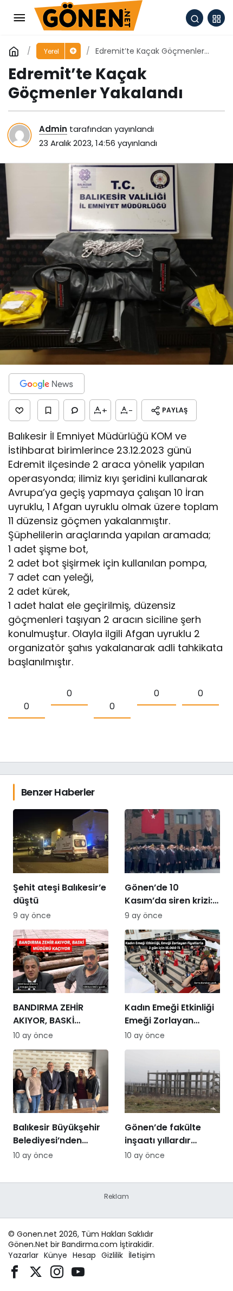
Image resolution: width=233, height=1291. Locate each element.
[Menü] (19, 18)
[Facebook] (14, 1270)
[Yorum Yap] (74, 410)
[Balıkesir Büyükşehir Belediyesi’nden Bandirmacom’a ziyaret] (60, 1105)
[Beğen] (19, 410)
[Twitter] (35, 1270)
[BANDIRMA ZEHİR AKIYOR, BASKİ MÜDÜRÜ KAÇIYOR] (60, 985)
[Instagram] (56, 1270)
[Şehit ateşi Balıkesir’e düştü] (60, 865)
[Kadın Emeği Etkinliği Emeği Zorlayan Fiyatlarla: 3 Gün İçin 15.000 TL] (172, 985)
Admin (53, 129)
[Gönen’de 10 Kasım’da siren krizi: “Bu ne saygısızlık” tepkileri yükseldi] (172, 865)
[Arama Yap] (194, 18)
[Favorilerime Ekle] (48, 410)
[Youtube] (78, 1270)
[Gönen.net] (88, 17)
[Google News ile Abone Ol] (47, 383)
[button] (216, 18)
